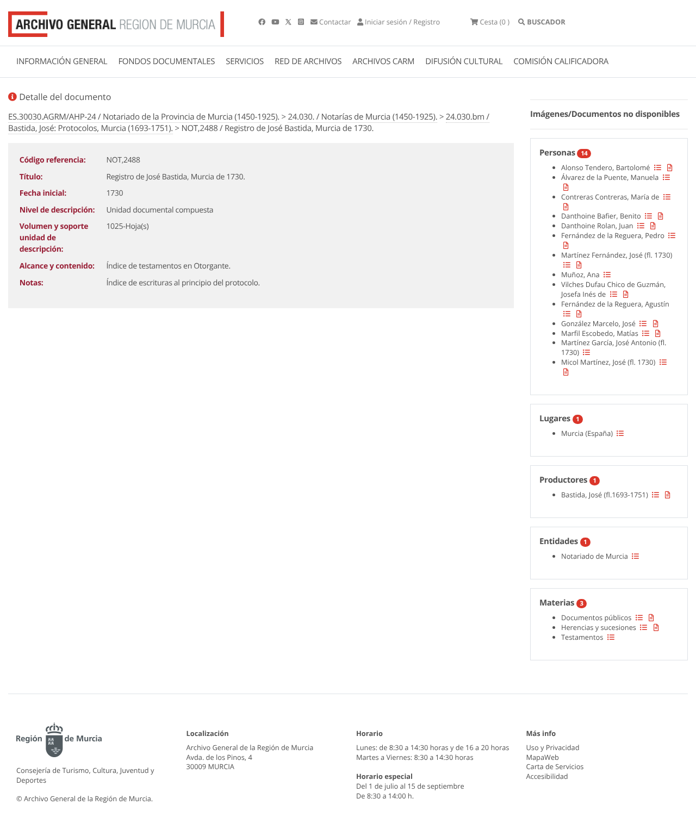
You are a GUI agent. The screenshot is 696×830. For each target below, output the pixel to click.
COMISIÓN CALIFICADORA (560, 61)
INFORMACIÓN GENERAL (61, 61)
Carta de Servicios (555, 766)
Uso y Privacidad (553, 747)
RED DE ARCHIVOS (308, 61)
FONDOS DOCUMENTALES (166, 61)
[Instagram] (302, 22)
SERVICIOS (245, 61)
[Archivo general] (116, 22)
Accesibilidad (547, 776)
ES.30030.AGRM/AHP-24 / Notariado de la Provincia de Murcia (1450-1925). (143, 116)
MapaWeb (542, 757)
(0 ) (494, 22)
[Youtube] (276, 22)
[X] (289, 22)
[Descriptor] (670, 167)
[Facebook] (262, 22)
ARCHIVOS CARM (383, 61)
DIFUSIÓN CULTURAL (463, 61)
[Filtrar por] (657, 167)
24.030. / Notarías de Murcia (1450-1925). (362, 116)
